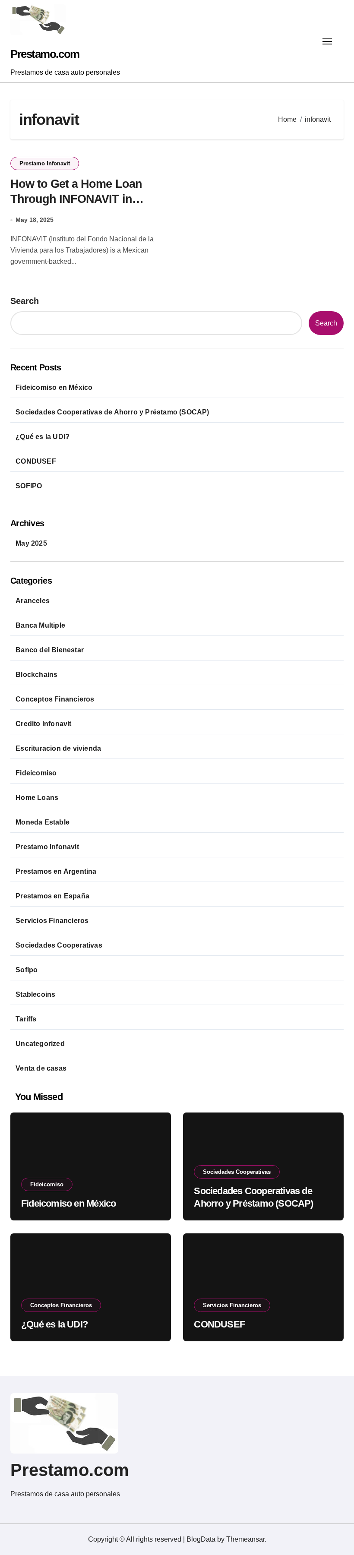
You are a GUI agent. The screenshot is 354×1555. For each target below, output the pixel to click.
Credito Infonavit (43, 723)
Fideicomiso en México (54, 387)
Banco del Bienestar (50, 650)
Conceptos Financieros (55, 699)
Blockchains (36, 674)
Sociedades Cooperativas (59, 945)
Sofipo (27, 969)
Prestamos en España (52, 896)
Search (24, 301)
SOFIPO (29, 486)
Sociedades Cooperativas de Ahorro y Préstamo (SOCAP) (112, 412)
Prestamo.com (44, 53)
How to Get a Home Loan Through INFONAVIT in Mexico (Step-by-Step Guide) (85, 199)
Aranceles (33, 600)
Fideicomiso (36, 773)
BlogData (200, 1539)
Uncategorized (40, 1043)
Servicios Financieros (52, 920)
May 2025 (31, 543)
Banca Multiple (40, 625)
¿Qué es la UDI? (43, 436)
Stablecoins (35, 994)
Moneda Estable (43, 822)
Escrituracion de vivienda (58, 748)
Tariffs (26, 1019)
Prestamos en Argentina (56, 871)
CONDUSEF (36, 461)
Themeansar (245, 1539)
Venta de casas (41, 1068)
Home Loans (37, 797)
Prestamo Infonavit (44, 163)
